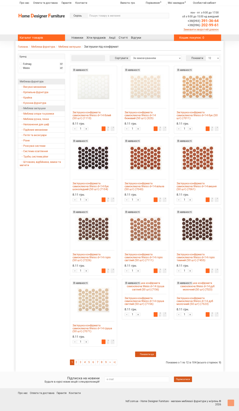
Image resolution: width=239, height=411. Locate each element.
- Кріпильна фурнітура (34, 92)
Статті (123, 37)
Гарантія (66, 2)
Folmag (27, 63)
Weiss (26, 68)
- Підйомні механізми (33, 129)
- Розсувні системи (32, 145)
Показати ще (147, 354)
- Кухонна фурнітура (33, 102)
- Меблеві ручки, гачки (34, 119)
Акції (112, 37)
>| (114, 362)
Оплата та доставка (45, 2)
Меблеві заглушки (69, 46)
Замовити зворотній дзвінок (201, 29)
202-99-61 (203, 25)
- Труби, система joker (34, 156)
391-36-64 (203, 21)
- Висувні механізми (33, 86)
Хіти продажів (96, 37)
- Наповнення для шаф (34, 124)
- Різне (25, 140)
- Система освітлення (34, 151)
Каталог (31, 37)
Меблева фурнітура (43, 46)
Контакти (81, 2)
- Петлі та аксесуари (33, 135)
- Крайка (26, 97)
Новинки (77, 37)
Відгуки (136, 37)
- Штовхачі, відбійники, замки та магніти (40, 163)
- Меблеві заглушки (33, 108)
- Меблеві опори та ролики (37, 113)
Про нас (24, 2)
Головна (23, 46)
